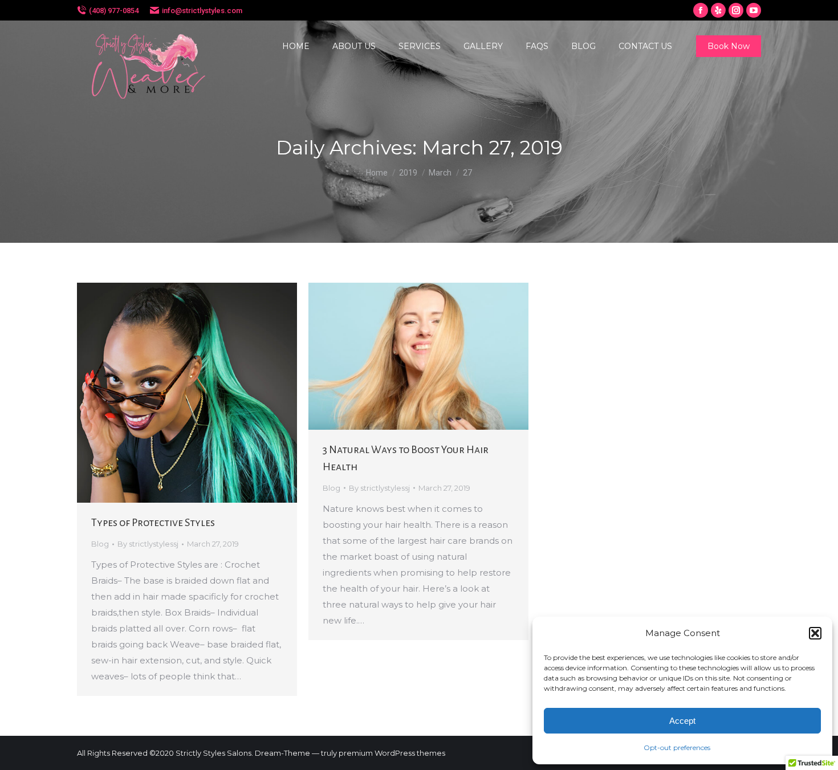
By (147, 543)
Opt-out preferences (677, 747)
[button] (815, 633)
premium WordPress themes (392, 752)
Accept (682, 721)
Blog (100, 543)
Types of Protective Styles (153, 522)
